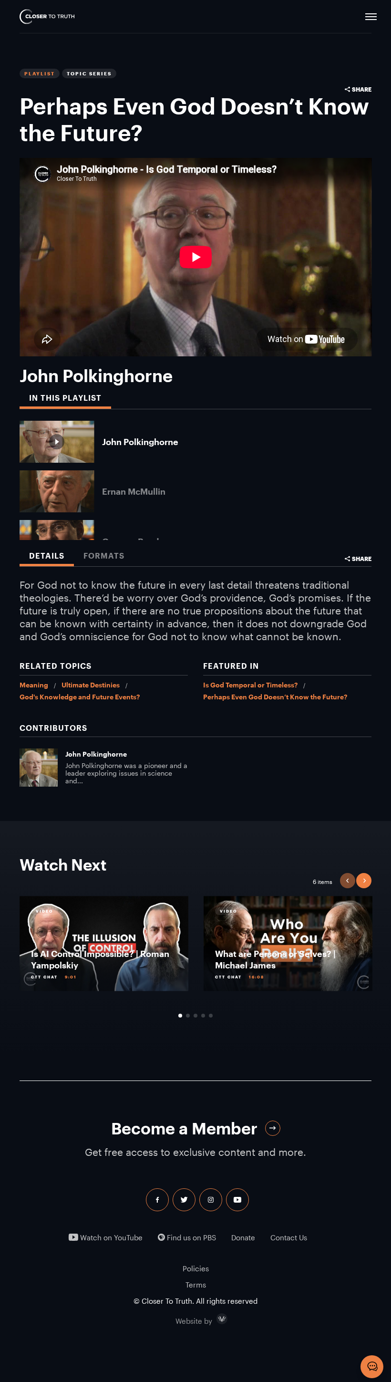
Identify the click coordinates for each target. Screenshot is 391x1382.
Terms (195, 1284)
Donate (243, 1238)
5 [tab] (211, 1016)
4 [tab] (203, 1016)
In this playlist (65, 398)
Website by (214, 1319)
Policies (196, 1268)
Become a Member (184, 1128)
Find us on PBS (190, 1238)
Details (46, 555)
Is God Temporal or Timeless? (250, 685)
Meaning (34, 685)
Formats (103, 555)
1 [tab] (180, 1016)
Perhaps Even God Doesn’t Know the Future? (275, 697)
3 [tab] (195, 1016)
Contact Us (288, 1238)
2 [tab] (188, 1016)
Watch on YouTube (110, 1238)
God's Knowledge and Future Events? (80, 697)
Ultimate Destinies (91, 685)
